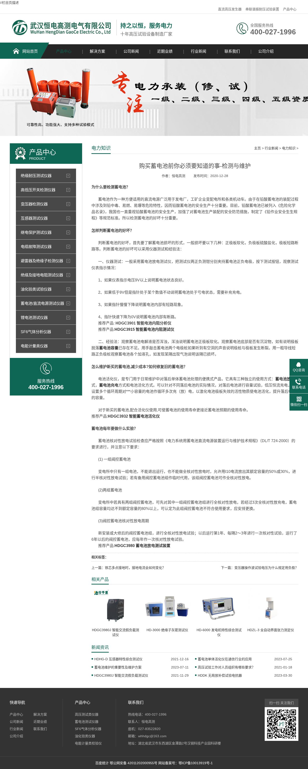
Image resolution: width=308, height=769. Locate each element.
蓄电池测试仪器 (86, 722)
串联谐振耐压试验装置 (262, 9)
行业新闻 (198, 51)
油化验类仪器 (85, 736)
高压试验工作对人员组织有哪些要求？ (226, 667)
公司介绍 (266, 51)
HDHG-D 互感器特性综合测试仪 (118, 659)
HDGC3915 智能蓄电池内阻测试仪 (144, 329)
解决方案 (97, 51)
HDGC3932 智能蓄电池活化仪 (134, 416)
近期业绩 (165, 51)
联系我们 (232, 51)
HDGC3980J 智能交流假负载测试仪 (121, 675)
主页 (257, 148)
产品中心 (289, 9)
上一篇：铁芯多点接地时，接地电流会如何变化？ (128, 568)
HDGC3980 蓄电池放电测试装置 (142, 546)
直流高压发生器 (230, 9)
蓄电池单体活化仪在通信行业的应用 (225, 659)
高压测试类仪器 (86, 714)
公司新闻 (131, 51)
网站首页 (30, 51)
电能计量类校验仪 (88, 743)
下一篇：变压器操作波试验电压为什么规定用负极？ (259, 568)
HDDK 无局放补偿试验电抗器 (220, 675)
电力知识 (288, 148)
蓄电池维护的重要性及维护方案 (117, 667)
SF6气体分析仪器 (88, 729)
